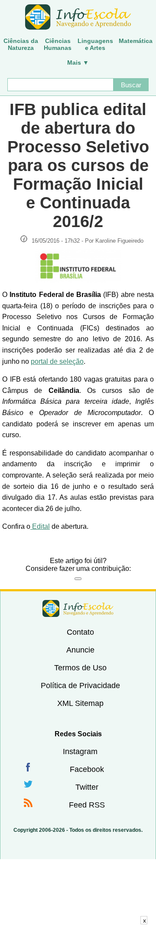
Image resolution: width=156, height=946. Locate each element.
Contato (80, 632)
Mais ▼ (78, 62)
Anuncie (80, 650)
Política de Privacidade (80, 685)
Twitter (86, 787)
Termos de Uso (80, 667)
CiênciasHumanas (58, 44)
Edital (40, 526)
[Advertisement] (78, 935)
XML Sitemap (80, 703)
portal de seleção (57, 361)
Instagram (80, 751)
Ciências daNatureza (20, 44)
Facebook (87, 769)
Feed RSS (87, 805)
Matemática (136, 40)
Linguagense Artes (95, 44)
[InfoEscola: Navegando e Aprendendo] (78, 17)
